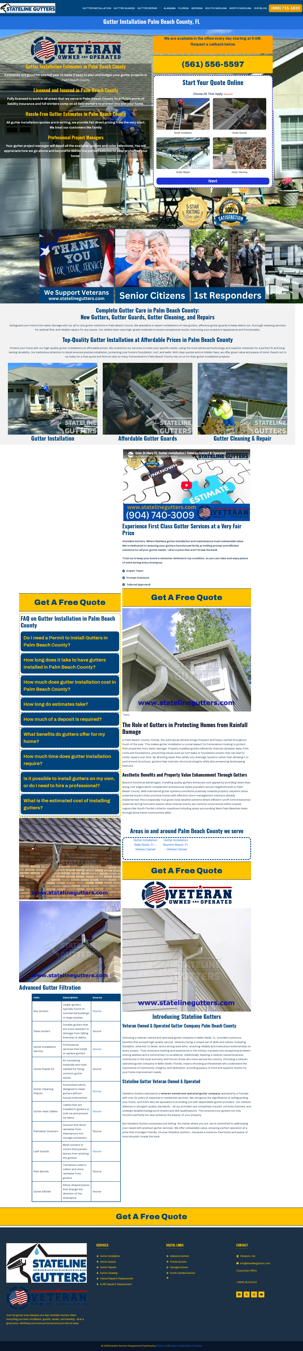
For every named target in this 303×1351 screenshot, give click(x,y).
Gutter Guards (124, 8)
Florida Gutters (178, 1261)
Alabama (170, 8)
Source (96, 1011)
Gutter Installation (97, 8)
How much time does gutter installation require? (67, 760)
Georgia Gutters (179, 1267)
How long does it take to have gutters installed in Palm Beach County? (65, 663)
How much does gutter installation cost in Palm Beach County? (70, 686)
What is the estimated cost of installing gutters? (67, 804)
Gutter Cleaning (109, 1273)
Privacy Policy (176, 1346)
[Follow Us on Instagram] (254, 1294)
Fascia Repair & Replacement (116, 1278)
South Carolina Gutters (182, 1273)
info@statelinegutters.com (255, 1263)
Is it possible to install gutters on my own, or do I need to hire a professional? (69, 782)
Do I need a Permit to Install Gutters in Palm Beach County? (66, 641)
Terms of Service (193, 1346)
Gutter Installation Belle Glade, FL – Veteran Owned (145, 845)
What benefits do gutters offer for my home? (64, 738)
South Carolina (216, 8)
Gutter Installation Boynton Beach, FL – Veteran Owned (175, 845)
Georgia (197, 8)
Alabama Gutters (179, 1256)
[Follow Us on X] (247, 1294)
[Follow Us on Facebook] (239, 1294)
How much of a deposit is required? (63, 719)
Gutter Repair (147, 8)
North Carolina (240, 8)
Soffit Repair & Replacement (116, 1284)
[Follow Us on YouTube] (261, 1294)
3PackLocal (162, 1346)
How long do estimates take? (56, 704)
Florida (183, 8)
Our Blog (260, 8)
